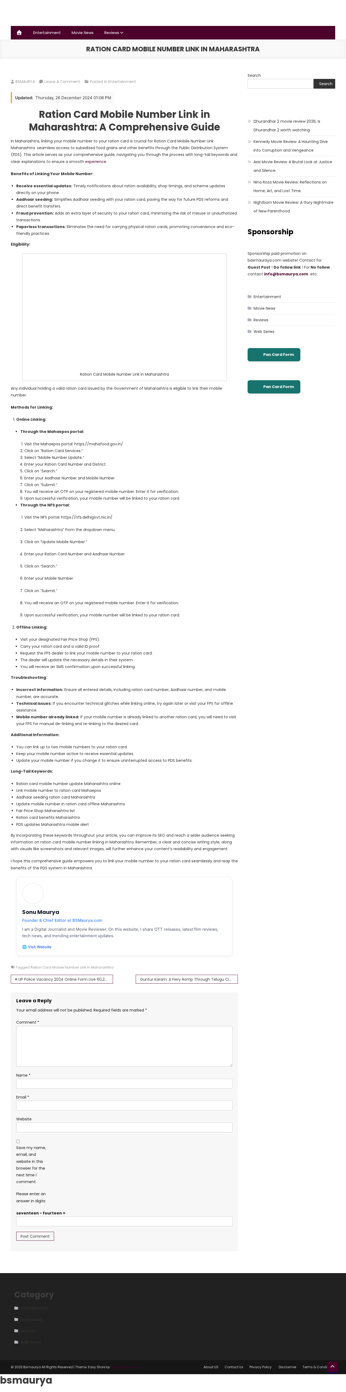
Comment (27, 1022)
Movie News (83, 32)
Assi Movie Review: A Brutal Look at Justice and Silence (293, 166)
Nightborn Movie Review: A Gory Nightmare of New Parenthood (294, 207)
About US (211, 1367)
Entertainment (47, 32)
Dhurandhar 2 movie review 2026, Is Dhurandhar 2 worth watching (287, 126)
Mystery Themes (124, 1367)
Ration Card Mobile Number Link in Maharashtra (72, 967)
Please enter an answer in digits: (31, 1197)
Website (24, 1119)
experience (95, 161)
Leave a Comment (62, 81)
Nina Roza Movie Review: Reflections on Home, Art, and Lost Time (290, 186)
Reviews (111, 32)
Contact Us (234, 1367)
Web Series (264, 331)
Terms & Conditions (318, 1367)
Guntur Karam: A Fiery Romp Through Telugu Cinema (189, 979)
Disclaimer (287, 1367)
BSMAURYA (25, 81)
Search (254, 75)
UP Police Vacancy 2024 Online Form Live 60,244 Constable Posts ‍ (65, 979)
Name (23, 1075)
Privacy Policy (260, 1367)
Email (22, 1097)
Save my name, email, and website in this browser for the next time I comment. (31, 1164)
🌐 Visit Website (36, 946)
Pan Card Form (278, 354)
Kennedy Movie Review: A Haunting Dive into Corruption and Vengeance (291, 146)
